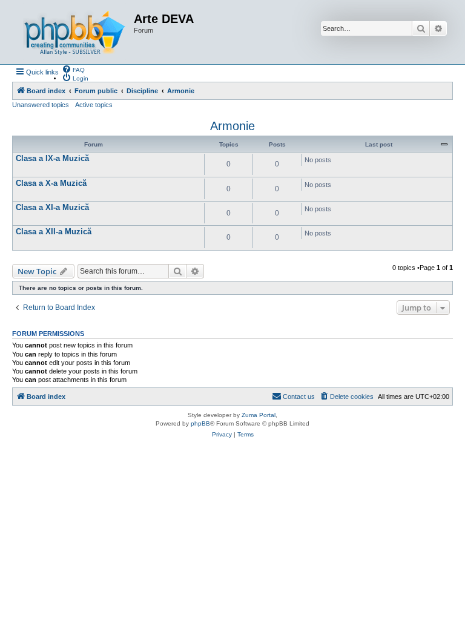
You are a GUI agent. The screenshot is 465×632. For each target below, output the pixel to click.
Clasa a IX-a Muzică (52, 158)
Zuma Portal (258, 415)
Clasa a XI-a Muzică (52, 207)
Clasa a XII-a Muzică (53, 231)
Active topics (94, 104)
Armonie (232, 126)
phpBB (200, 423)
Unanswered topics (40, 104)
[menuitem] (73, 69)
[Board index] (74, 32)
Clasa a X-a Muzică (51, 183)
